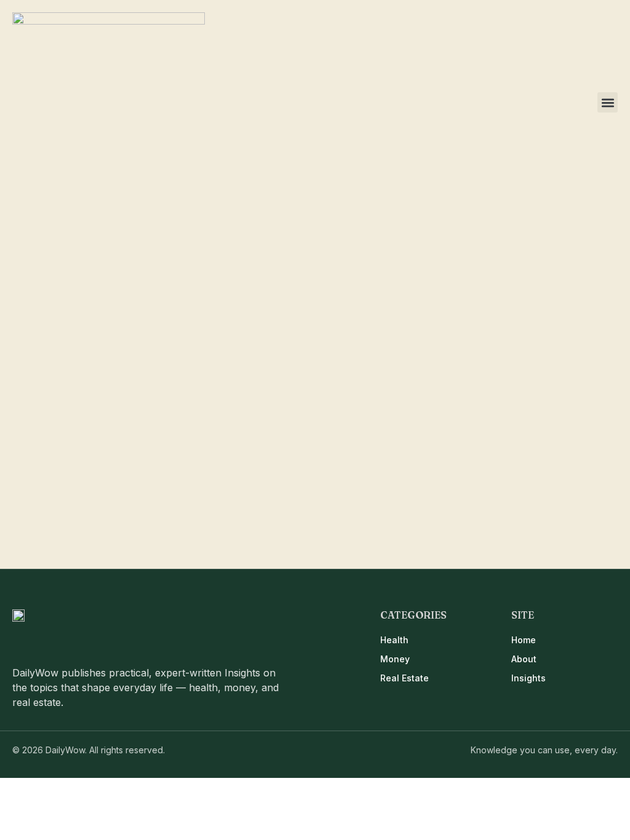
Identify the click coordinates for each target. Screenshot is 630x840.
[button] (607, 102)
